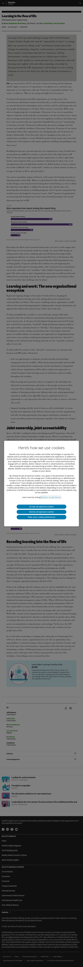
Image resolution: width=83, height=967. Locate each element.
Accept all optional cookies (41, 506)
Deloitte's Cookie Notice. (51, 497)
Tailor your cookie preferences (41, 517)
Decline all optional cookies (41, 512)
